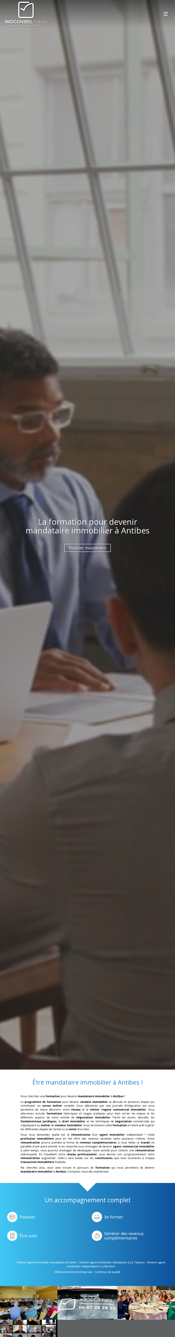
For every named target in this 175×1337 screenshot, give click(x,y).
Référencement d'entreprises (73, 1272)
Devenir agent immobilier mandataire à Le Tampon (112, 1262)
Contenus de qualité (107, 1272)
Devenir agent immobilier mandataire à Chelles (47, 1262)
